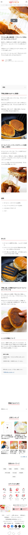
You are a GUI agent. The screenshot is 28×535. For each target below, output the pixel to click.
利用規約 (7, 517)
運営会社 (22, 515)
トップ (2, 5)
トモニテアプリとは (19, 521)
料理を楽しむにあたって (9, 372)
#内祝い (23, 469)
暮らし (7, 5)
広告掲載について (19, 523)
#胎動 (10, 469)
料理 (15, 5)
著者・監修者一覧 (8, 523)
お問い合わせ (15, 515)
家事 (11, 5)
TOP (3, 515)
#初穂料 (21, 472)
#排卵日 (16, 469)
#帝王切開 (7, 472)
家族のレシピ (20, 5)
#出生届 (14, 472)
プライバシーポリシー (16, 517)
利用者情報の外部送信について (13, 519)
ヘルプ (7, 515)
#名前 (14, 476)
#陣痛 (4, 469)
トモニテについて (7, 521)
